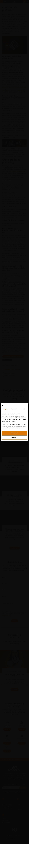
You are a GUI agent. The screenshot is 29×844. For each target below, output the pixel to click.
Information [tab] (14, 409)
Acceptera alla (14, 433)
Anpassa (14, 437)
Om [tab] (24, 409)
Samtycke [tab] (5, 409)
